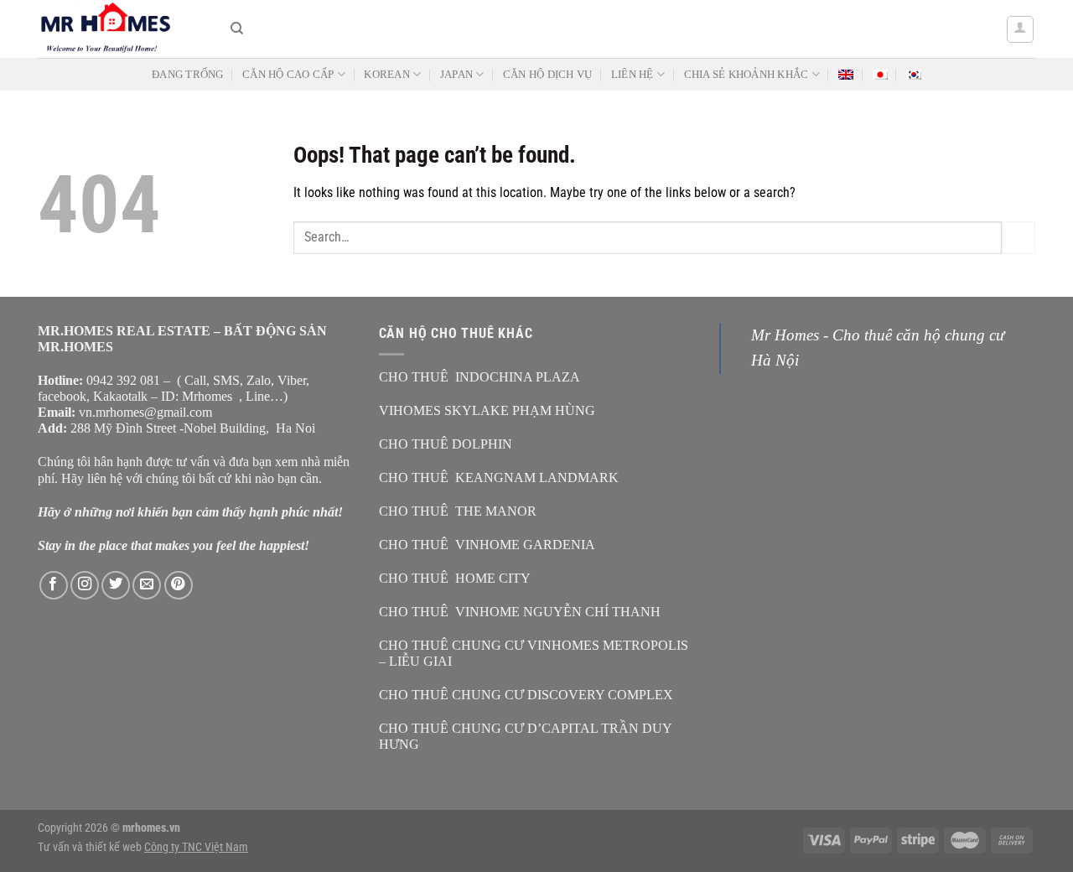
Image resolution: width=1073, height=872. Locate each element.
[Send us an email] (146, 585)
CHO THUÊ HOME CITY (455, 578)
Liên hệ (632, 74)
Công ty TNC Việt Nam (196, 847)
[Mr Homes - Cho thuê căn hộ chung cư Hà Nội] (121, 29)
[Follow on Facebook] (53, 585)
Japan (456, 74)
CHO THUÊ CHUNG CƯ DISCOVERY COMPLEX (526, 695)
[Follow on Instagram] (84, 585)
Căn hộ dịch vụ (548, 74)
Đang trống (188, 74)
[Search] (237, 28)
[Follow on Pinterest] (178, 585)
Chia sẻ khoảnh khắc (746, 74)
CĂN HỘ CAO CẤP (288, 74)
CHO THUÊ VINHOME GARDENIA (487, 544)
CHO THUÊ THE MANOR (457, 511)
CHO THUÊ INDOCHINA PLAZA (479, 377)
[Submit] (1018, 237)
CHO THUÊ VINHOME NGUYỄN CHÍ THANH (520, 612)
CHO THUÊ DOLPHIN (445, 444)
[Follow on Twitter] (115, 585)
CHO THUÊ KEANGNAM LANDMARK (499, 477)
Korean (387, 74)
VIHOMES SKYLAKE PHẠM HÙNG (487, 410)
